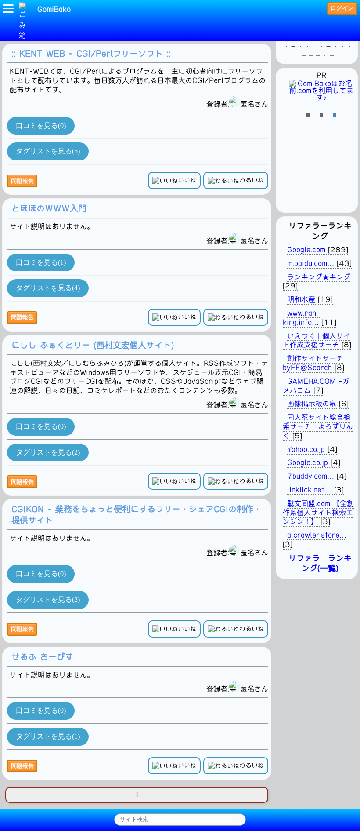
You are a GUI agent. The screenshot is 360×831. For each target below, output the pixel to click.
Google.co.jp (307, 462)
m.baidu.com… (310, 263)
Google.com (306, 249)
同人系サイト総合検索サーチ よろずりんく (318, 426)
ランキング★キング (318, 277)
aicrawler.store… (316, 535)
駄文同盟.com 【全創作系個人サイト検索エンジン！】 (318, 512)
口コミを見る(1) (41, 262)
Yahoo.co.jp (306, 449)
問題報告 (22, 181)
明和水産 (301, 299)
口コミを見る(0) (41, 125)
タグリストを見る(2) (48, 452)
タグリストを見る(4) (48, 288)
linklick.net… (309, 489)
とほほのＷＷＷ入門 (48, 208)
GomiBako (54, 9)
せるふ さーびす (42, 656)
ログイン (342, 8)
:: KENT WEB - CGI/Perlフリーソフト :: (91, 53)
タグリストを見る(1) (48, 736)
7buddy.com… (310, 476)
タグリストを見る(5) (48, 151)
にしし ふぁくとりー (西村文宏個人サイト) (92, 345)
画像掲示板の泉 (311, 403)
